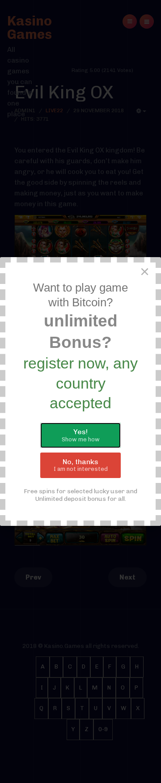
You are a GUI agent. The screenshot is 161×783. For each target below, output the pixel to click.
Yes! (81, 435)
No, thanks (81, 465)
